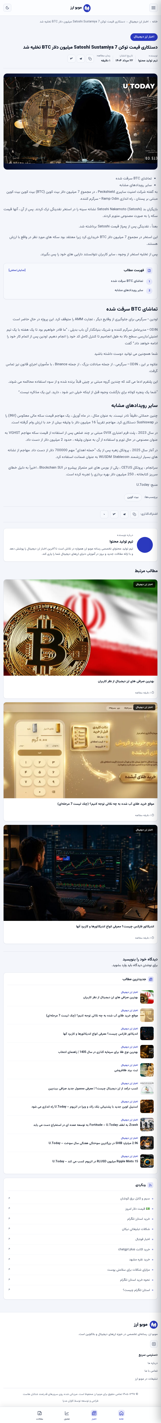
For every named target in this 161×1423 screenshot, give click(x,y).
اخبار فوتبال (79, 1239)
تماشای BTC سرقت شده (127, 281)
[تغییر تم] (7, 8)
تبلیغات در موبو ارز (146, 1379)
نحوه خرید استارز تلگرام (79, 1280)
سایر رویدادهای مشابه (129, 290)
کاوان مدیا (68, 1401)
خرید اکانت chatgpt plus (79, 1249)
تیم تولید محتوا (148, 60)
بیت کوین (133, 497)
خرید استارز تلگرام (79, 1219)
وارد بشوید (120, 965)
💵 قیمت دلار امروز (79, 1209)
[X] (71, 59)
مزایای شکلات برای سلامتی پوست (79, 1269)
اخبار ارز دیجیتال (138, 21)
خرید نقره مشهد (79, 1259)
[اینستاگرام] (154, 1344)
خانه (155, 21)
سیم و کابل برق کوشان (79, 1198)
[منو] (153, 8)
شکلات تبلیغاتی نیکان (79, 1229)
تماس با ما (151, 1371)
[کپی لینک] (90, 59)
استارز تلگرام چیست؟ (79, 1290)
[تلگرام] (81, 59)
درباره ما (153, 1363)
